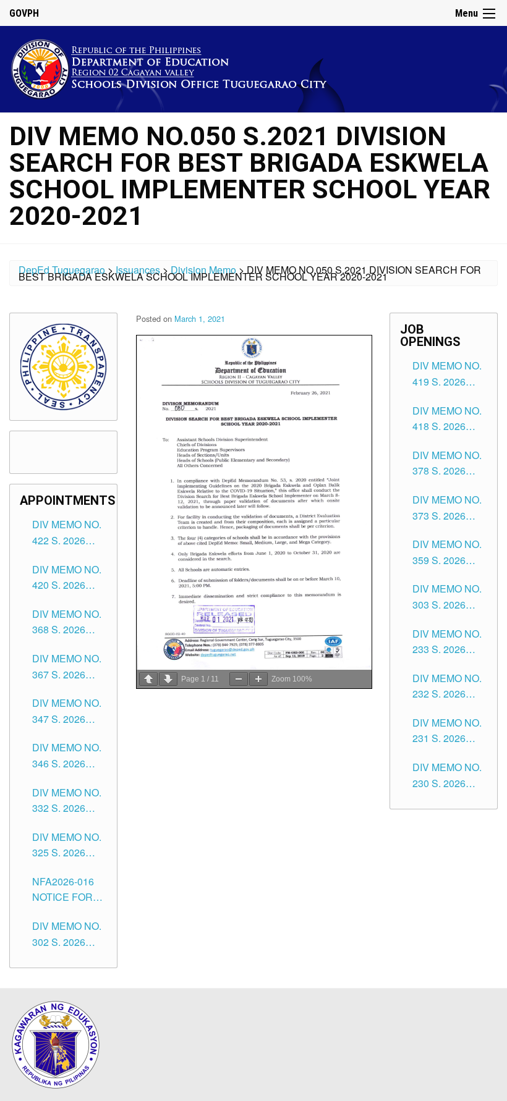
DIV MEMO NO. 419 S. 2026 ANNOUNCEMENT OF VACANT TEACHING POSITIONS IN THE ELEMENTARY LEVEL (449, 373)
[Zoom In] (258, 679)
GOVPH (24, 13)
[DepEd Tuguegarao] (178, 67)
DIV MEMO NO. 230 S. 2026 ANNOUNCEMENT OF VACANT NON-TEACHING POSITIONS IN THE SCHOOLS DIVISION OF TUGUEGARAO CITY (449, 775)
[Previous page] (148, 679)
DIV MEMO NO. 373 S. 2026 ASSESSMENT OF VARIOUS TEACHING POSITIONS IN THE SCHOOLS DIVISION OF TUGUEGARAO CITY (448, 507)
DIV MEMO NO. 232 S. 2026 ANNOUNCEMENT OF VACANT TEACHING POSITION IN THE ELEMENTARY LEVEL (449, 686)
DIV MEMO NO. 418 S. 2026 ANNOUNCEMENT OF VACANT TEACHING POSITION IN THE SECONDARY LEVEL (449, 418)
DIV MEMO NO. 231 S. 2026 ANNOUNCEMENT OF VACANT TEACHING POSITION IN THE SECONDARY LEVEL (449, 730)
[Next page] (168, 679)
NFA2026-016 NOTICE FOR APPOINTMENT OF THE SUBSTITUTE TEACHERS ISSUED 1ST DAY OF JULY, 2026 (68, 889)
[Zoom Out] (238, 679)
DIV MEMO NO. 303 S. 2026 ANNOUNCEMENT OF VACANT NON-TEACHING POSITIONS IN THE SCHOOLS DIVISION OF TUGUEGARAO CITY (449, 596)
